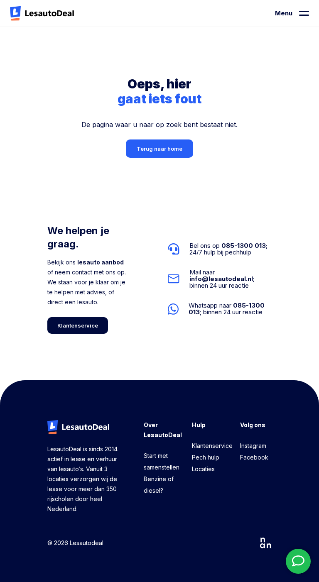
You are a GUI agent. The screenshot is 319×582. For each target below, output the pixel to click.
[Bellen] (220, 249)
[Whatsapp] (220, 308)
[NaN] (266, 543)
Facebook (254, 457)
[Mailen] (220, 279)
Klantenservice (212, 445)
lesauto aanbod (100, 262)
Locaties (203, 468)
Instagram (253, 445)
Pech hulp (205, 457)
